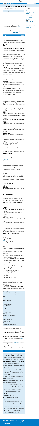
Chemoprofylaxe (4, 254)
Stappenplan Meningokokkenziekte (29, 26)
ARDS (10, 102)
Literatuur (27, 18)
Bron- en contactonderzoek (29, 15)
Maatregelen (27, 13)
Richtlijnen (5, 3)
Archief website (21, 421)
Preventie (27, 10)
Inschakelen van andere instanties (30, 14)
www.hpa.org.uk (12, 378)
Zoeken (35, 3)
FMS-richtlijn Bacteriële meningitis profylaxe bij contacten (10, 324)
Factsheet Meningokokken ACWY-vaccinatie (30, 25)
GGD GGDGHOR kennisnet (17, 342)
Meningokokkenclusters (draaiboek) (29, 21)
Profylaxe (4, 240)
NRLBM (9, 177)
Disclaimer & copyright (22, 423)
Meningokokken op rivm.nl (29, 27)
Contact (13, 3)
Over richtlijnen (9, 3)
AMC (15, 389)
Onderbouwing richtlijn (28, 19)
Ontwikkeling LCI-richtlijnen (15, 32)
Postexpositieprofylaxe (29, 16)
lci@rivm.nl (19, 26)
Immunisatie (28, 11)
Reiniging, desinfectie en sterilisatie (30, 12)
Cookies (20, 422)
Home (3, 3)
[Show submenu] (11, 3)
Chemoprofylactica (30, 17)
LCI (16, 66)
